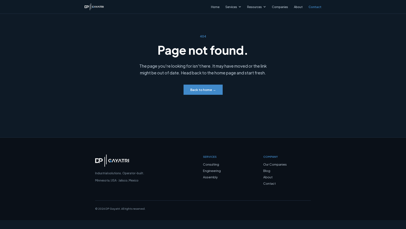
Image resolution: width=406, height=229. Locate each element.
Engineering (212, 171)
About (268, 177)
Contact (269, 183)
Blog (266, 171)
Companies (280, 7)
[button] (235, 6)
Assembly (210, 177)
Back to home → (203, 90)
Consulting (211, 164)
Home (215, 7)
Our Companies (275, 164)
